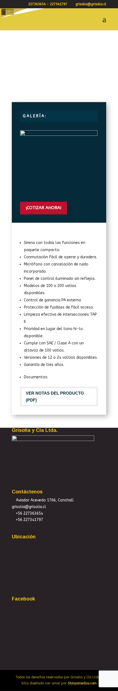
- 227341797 (57, 4)
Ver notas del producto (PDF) (55, 397)
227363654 (37, 4)
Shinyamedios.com (82, 683)
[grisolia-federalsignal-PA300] (58, 193)
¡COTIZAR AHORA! (43, 207)
